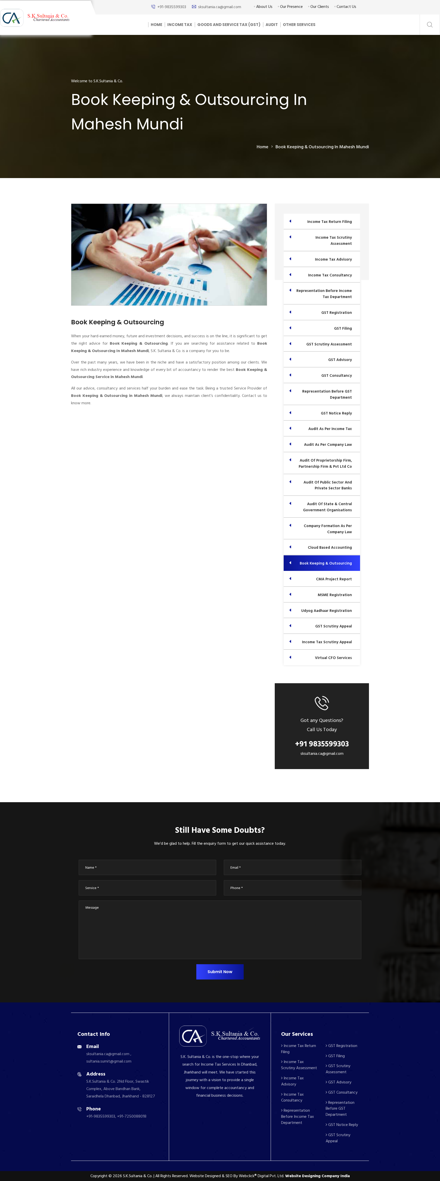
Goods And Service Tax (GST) (228, 24)
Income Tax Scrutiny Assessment (299, 1064)
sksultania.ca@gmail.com (219, 7)
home (262, 147)
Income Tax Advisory (292, 1081)
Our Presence (291, 6)
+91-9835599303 (171, 7)
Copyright (98, 1176)
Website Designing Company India (317, 1176)
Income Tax (179, 24)
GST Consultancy (342, 1092)
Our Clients (319, 6)
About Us (263, 6)
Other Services (299, 24)
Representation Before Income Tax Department (297, 1116)
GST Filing (336, 1056)
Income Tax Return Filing (298, 1048)
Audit (272, 24)
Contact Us (346, 6)
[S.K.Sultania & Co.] (35, 17)
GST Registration (342, 1045)
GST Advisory (339, 1082)
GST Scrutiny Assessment (338, 1069)
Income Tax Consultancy (292, 1097)
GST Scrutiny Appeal (338, 1138)
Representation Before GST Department (340, 1108)
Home (156, 24)
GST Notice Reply (342, 1124)
